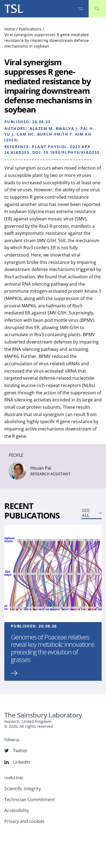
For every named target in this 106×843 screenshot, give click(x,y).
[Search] (97, 8)
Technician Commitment (29, 800)
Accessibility (16, 810)
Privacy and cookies (24, 821)
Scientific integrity (22, 789)
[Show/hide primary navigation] (80, 9)
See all (86, 513)
